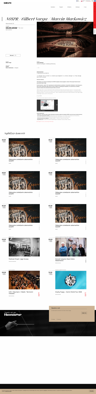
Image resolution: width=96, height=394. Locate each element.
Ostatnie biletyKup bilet (39, 294)
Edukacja (77, 7)
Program (61, 7)
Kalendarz (53, 7)
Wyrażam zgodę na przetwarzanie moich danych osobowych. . (61, 310)
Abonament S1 (10, 23)
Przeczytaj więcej (8, 391)
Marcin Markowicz (9, 67)
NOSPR (7, 66)
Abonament (59, 319)
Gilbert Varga (8, 62)
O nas (85, 7)
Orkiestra (69, 7)
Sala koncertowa (9, 29)
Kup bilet (85, 261)
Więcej (70, 310)
